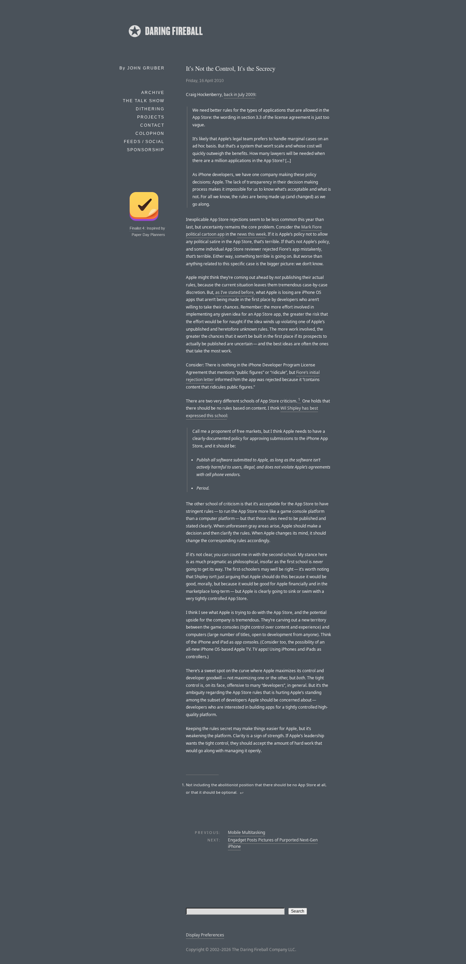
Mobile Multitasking (246, 832)
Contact (152, 125)
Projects (150, 117)
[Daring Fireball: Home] (165, 39)
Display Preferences (205, 935)
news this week (251, 234)
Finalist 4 (137, 228)
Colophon (149, 133)
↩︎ (242, 793)
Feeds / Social (144, 141)
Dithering (150, 109)
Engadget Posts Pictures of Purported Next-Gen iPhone (273, 843)
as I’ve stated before (234, 292)
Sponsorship (145, 149)
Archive (152, 92)
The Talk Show (143, 100)
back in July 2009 (239, 94)
